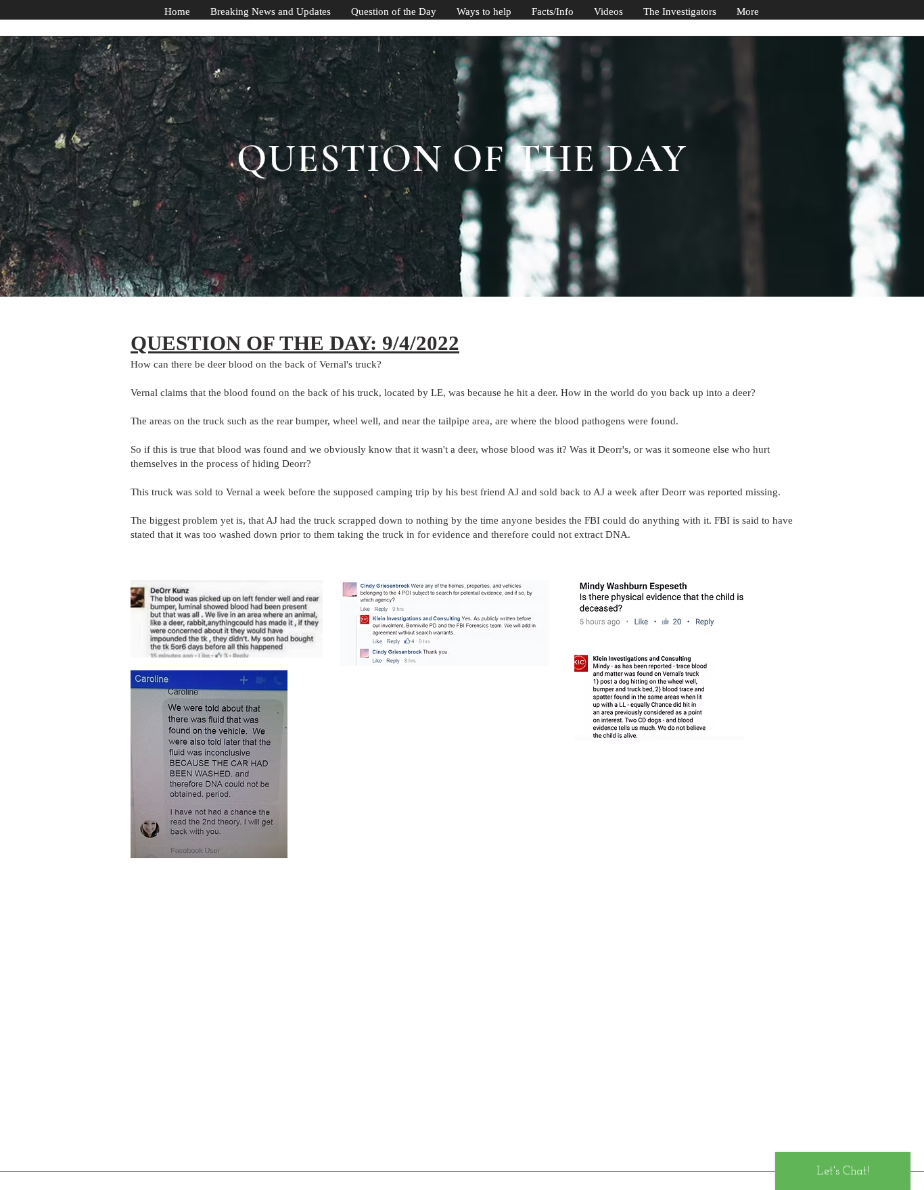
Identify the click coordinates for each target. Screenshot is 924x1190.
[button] (747, 12)
